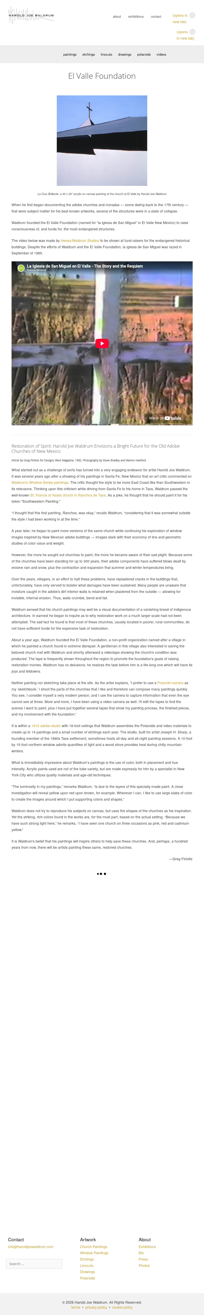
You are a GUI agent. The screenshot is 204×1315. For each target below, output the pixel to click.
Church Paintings (93, 1246)
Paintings (70, 54)
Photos (144, 1265)
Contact (156, 16)
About (117, 16)
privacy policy (96, 1307)
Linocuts (106, 54)
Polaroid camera (170, 682)
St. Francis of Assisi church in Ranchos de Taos (68, 495)
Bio (141, 1252)
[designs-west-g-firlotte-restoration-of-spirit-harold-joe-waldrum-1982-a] (57, 938)
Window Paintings (94, 1252)
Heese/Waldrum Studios (80, 240)
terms (75, 1307)
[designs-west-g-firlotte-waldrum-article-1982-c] (147, 937)
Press (143, 1259)
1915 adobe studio (46, 725)
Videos (161, 54)
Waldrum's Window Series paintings (40, 482)
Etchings (88, 54)
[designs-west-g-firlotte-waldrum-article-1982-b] (57, 1158)
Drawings (124, 54)
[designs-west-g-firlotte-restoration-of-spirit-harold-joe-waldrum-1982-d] (147, 1054)
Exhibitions (136, 16)
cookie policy (122, 1307)
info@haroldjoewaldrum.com (30, 1246)
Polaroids (144, 54)
